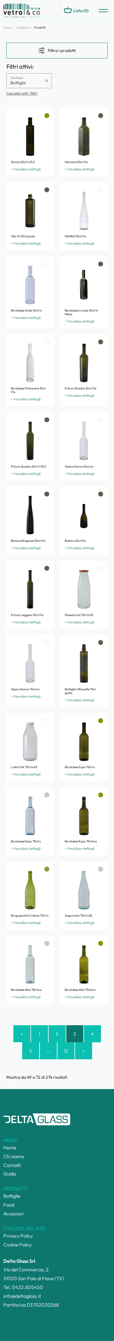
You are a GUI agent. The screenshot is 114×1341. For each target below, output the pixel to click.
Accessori (13, 1213)
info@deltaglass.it (22, 1296)
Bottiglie (11, 1196)
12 (66, 1051)
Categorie (23, 28)
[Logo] (30, 10)
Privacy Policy (18, 1236)
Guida (9, 1174)
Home (7, 28)
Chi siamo (13, 1156)
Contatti (12, 1165)
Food (8, 1205)
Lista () (80, 10)
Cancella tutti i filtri (21, 93)
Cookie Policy (17, 1245)
